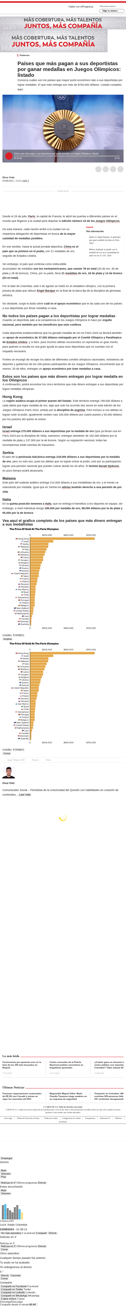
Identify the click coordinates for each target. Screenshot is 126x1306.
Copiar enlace (8, 1298)
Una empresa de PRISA (63, 1130)
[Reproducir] (9, 156)
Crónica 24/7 (7, 1221)
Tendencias (24, 55)
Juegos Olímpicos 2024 (16, 760)
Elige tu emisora (110, 11)
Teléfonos (118, 1118)
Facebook (98, 169)
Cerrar (6, 753)
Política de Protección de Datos (28, 1118)
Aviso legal (8, 1118)
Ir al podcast (28, 1233)
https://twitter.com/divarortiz (16, 177)
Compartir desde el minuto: (18, 1304)
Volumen (6, 1173)
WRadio (19, 9)
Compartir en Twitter (12, 1289)
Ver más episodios (11, 1233)
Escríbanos (63, 1122)
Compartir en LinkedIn (13, 1292)
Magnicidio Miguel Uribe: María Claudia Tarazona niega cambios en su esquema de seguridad (68, 1096)
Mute (3, 1170)
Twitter (106, 169)
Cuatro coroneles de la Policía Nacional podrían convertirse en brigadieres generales (66, 1065)
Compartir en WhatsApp (14, 1295)
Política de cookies (51, 1118)
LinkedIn (113, 169)
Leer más (25, 794)
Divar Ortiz (8, 177)
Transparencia (90, 1118)
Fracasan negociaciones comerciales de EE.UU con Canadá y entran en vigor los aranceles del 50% (21, 1096)
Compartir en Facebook (14, 1286)
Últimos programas (27, 1182)
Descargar (5, 1301)
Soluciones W (105, 1118)
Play (3, 1176)
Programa (87, 6)
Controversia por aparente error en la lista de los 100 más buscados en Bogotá (21, 1065)
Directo (42, 1182)
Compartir (41, 1233)
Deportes (35, 760)
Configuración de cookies (71, 1118)
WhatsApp (120, 169)
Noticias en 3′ (8, 1182)
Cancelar (16, 1275)
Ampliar (7, 639)
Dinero (48, 760)
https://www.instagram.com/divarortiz (20, 177)
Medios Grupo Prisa (63, 1138)
